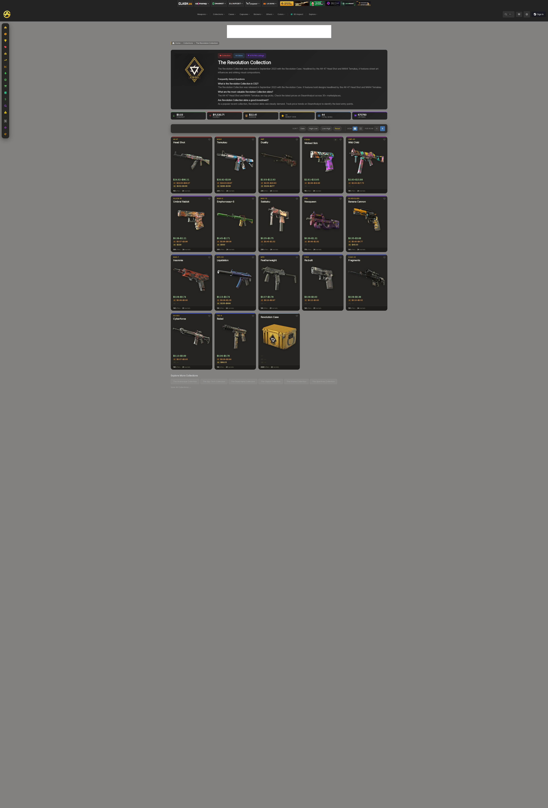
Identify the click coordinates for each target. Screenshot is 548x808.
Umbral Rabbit (181, 201)
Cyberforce (179, 318)
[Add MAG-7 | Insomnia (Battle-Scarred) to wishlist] (209, 257)
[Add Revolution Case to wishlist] (297, 316)
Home (178, 43)
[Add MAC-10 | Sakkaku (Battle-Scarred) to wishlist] (297, 199)
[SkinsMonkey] (287, 3)
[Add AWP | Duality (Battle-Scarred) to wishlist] (297, 140)
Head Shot (179, 142)
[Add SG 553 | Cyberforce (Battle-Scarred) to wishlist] (209, 316)
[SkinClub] (333, 3)
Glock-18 (177, 198)
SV (336, 140)
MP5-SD (220, 257)
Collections (218, 14)
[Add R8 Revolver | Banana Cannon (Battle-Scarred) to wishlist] (384, 199)
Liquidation (223, 260)
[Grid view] (355, 128)
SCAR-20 (352, 257)
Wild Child (353, 142)
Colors (281, 14)
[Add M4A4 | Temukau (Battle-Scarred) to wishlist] (253, 140)
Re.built (308, 260)
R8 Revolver (353, 198)
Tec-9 (219, 316)
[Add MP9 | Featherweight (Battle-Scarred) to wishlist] (297, 257)
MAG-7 (176, 257)
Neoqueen (310, 201)
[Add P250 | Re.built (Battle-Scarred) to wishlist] (341, 257)
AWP (262, 139)
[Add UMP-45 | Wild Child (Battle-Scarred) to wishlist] (384, 140)
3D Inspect (298, 14)
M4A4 (219, 139)
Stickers (257, 14)
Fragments (354, 260)
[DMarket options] (219, 3)
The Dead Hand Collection (243, 381)
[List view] (360, 128)
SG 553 (176, 316)
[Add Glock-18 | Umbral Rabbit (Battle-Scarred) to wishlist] (209, 199)
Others (269, 14)
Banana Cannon (357, 201)
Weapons (201, 14)
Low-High (326, 128)
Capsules (244, 14)
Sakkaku (265, 201)
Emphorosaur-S (225, 201)
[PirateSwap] (302, 3)
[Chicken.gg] (363, 3)
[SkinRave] (348, 3)
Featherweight (269, 260)
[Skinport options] (236, 3)
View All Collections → (181, 387)
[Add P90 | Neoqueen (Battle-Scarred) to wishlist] (341, 199)
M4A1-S (220, 198)
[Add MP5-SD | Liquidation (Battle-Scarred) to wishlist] (253, 257)
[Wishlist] (519, 14)
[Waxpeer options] (253, 3)
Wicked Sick (311, 143)
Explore (312, 14)
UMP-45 (351, 139)
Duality (264, 142)
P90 (306, 198)
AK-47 (175, 139)
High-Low (313, 128)
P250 (306, 257)
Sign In (540, 14)
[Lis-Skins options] (270, 3)
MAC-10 (264, 198)
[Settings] (527, 14)
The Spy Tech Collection (214, 381)
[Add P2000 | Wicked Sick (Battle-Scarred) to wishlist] (341, 140)
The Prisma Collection (296, 381)
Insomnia (178, 260)
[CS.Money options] (202, 3)
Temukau (222, 142)
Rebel (220, 318)
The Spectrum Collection (323, 381)
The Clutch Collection (271, 381)
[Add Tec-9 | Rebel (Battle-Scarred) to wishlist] (253, 316)
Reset (337, 128)
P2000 (307, 140)
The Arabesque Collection (185, 381)
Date (303, 128)
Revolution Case (270, 317)
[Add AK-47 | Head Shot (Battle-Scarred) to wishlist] (209, 140)
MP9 (262, 257)
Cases (231, 14)
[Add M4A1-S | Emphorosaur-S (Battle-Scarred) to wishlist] (253, 199)
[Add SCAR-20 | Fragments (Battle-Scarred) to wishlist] (384, 257)
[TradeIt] (317, 3)
